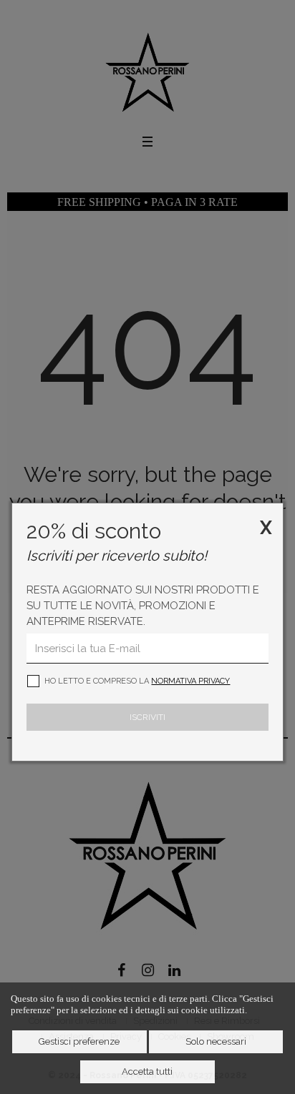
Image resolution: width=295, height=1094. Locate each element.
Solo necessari (215, 1041)
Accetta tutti (147, 1071)
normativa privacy (190, 681)
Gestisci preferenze (79, 1041)
